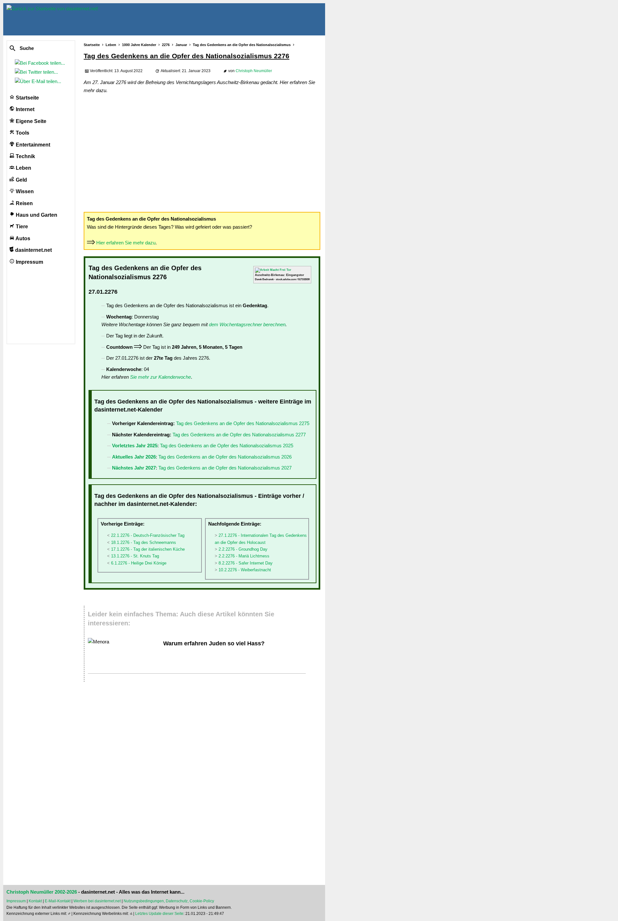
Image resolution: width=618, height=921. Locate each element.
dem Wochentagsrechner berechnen (247, 324)
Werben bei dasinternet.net (97, 901)
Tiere (21, 226)
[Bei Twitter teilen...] (38, 72)
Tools (21, 133)
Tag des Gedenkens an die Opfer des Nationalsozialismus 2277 (239, 434)
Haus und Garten (35, 215)
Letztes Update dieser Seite (159, 913)
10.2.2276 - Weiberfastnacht (245, 569)
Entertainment (32, 144)
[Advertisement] (202, 152)
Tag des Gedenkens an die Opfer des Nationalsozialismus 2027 (225, 467)
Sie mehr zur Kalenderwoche (160, 377)
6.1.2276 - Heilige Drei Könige (138, 563)
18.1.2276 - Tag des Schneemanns (143, 542)
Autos (22, 238)
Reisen (23, 203)
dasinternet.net (33, 250)
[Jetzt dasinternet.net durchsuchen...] (36, 49)
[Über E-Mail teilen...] (39, 81)
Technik (24, 156)
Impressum (28, 262)
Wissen (24, 191)
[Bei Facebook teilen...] (41, 63)
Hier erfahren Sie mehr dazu (125, 242)
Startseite (26, 97)
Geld (20, 180)
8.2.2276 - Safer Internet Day (246, 563)
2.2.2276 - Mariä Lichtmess (244, 556)
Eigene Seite (30, 121)
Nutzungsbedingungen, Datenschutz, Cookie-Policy (169, 901)
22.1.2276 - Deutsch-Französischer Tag (147, 535)
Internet (24, 109)
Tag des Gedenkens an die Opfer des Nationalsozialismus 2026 (225, 457)
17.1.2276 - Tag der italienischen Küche (148, 549)
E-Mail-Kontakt (57, 901)
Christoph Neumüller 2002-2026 (41, 892)
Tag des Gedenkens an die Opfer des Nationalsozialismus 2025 (226, 445)
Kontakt (35, 901)
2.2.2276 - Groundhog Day (243, 549)
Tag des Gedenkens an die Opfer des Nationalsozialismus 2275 (242, 423)
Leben (22, 168)
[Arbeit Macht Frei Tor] (273, 269)
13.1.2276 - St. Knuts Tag (135, 556)
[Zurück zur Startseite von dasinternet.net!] (115, 19)
